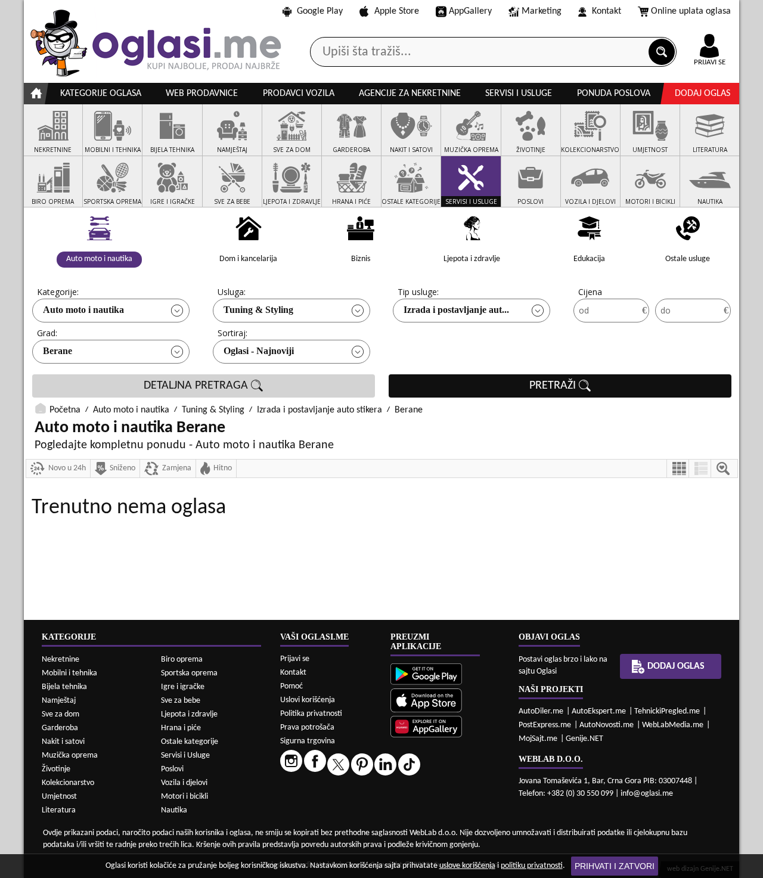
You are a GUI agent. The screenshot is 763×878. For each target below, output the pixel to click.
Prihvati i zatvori (615, 866)
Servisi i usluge (518, 93)
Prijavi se (294, 658)
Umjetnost (59, 796)
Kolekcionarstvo (68, 782)
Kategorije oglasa (100, 93)
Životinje (56, 769)
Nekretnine (60, 659)
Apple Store (396, 11)
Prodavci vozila (298, 93)
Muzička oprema (70, 755)
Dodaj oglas (702, 93)
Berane (57, 351)
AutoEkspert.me (599, 711)
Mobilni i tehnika (69, 673)
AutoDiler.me (541, 711)
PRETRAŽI (554, 386)
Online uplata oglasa (691, 11)
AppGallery (470, 11)
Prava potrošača (307, 727)
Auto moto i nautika (83, 310)
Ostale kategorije (189, 741)
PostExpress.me (545, 725)
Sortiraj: (232, 333)
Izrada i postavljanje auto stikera (319, 410)
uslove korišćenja (467, 865)
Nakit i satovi (63, 741)
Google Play (320, 11)
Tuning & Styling (258, 310)
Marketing (542, 11)
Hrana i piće (181, 728)
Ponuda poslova (613, 93)
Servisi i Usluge (185, 755)
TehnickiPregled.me (667, 711)
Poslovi (172, 769)
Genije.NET (584, 738)
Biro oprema (182, 659)
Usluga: (232, 291)
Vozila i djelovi (184, 782)
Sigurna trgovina (307, 741)
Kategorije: (58, 291)
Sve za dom (60, 714)
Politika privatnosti (311, 713)
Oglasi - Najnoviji (259, 351)
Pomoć (291, 686)
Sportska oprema (189, 673)
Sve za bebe (180, 700)
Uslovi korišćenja (307, 700)
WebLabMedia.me (672, 725)
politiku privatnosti (532, 865)
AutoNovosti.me (606, 725)
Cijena (590, 291)
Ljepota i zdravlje (189, 714)
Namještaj (59, 700)
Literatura (59, 810)
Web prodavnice (202, 93)
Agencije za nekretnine (410, 93)
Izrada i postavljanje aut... (456, 310)
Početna (64, 410)
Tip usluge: (418, 291)
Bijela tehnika (64, 686)
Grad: (47, 333)
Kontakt (606, 11)
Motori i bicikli (184, 796)
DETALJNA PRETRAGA (197, 386)
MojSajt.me (538, 738)
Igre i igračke (182, 686)
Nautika (174, 810)
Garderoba (60, 728)
